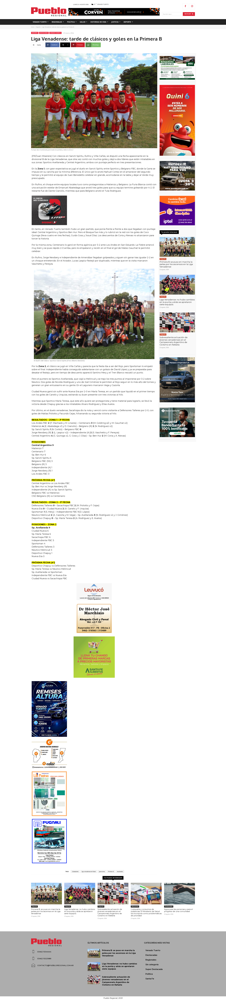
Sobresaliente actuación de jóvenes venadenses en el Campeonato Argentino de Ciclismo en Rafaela (174, 341)
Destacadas (44, 33)
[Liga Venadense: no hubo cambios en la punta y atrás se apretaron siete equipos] (177, 285)
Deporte (38, 27)
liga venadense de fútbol (89, 871)
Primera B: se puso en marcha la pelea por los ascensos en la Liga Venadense (176, 264)
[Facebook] (185, 6)
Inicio (32, 27)
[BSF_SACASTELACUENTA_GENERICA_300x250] (177, 422)
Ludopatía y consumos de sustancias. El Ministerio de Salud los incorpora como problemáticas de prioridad (146, 912)
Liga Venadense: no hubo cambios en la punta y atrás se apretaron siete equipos (177, 302)
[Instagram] (192, 6)
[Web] (177, 210)
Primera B (111, 871)
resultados (120, 871)
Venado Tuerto (55, 33)
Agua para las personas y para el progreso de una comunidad (178, 910)
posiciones (102, 871)
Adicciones (134, 906)
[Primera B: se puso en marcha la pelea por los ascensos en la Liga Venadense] (177, 247)
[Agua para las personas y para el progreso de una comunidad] (179, 893)
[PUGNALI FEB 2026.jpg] (94, 841)
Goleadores (75, 871)
